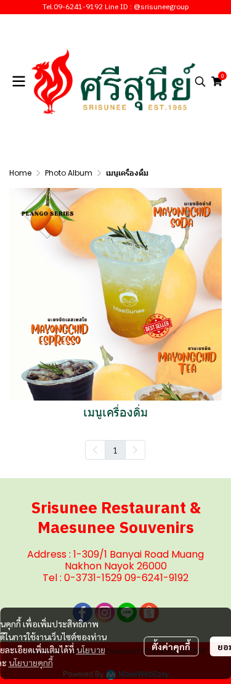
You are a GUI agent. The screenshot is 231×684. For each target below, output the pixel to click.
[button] (200, 81)
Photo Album (68, 173)
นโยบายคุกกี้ (31, 662)
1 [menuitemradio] (115, 449)
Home (20, 173)
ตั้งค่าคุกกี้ (171, 646)
